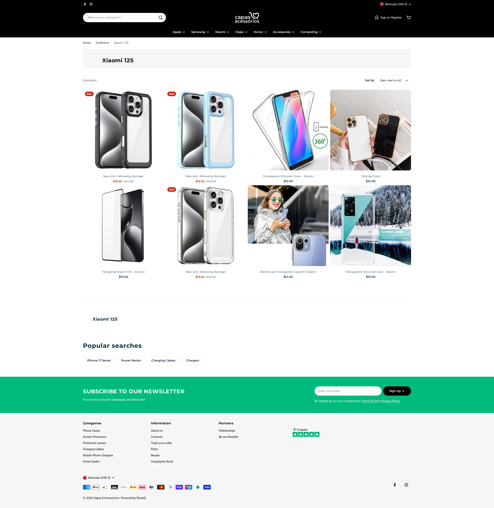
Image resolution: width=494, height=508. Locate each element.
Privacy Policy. (391, 401)
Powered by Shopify (133, 498)
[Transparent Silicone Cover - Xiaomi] (288, 130)
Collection (102, 43)
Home (87, 43)
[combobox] (124, 17)
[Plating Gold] (370, 130)
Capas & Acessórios (106, 498)
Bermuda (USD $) (396, 4)
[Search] (160, 17)
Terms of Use (370, 401)
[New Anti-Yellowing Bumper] (123, 130)
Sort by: (370, 80)
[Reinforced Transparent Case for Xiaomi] (288, 225)
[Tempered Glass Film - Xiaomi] (123, 225)
